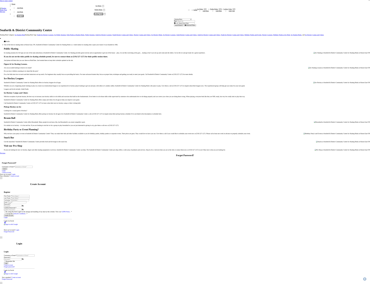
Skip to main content (6, 1)
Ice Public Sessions (60, 35)
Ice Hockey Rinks (156, 35)
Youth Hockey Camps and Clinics (122, 35)
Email (6, 202)
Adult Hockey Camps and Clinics (186, 35)
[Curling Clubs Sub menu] (105, 14)
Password (7, 204)
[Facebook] (5, 222)
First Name (8, 196)
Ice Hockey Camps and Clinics (314, 35)
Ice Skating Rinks (296, 35)
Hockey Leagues (267, 35)
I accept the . (16, 213)
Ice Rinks (98, 6)
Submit (5, 169)
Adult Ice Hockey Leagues (103, 35)
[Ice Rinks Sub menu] (103, 6)
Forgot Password (9, 231)
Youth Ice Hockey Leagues (45, 35)
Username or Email (8, 167)
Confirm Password (10, 208)
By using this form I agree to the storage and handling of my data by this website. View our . (39, 212)
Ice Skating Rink (20, 35)
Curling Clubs (98, 14)
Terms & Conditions (19, 213)
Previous (2, 153)
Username (7, 200)
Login (4, 171)
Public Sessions (90, 35)
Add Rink (20, 8)
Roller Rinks (98, 10)
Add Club (20, 16)
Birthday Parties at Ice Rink (281, 35)
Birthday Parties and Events (253, 35)
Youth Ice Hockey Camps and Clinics (232, 35)
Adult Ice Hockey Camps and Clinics (208, 35)
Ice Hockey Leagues (169, 35)
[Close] (369, 0)
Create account (6, 172)
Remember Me (10, 261)
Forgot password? (9, 267)
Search (179, 25)
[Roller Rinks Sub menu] (104, 10)
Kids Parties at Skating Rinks (75, 35)
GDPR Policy (65, 212)
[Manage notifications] (364, 279)
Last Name (8, 198)
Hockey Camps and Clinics (142, 35)
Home (13, 4)
